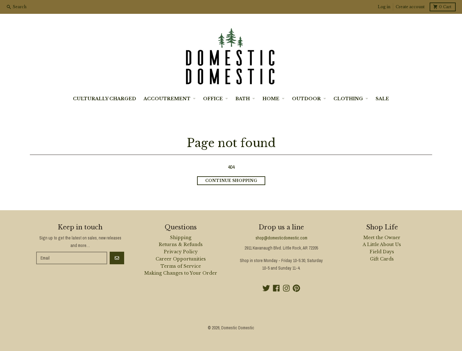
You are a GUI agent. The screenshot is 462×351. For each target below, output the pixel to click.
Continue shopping (231, 180)
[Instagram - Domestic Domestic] (286, 288)
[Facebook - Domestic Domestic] (276, 288)
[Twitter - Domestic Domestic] (266, 288)
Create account (410, 6)
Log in (384, 6)
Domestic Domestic (237, 328)
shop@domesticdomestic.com (281, 238)
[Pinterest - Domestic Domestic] (296, 288)
